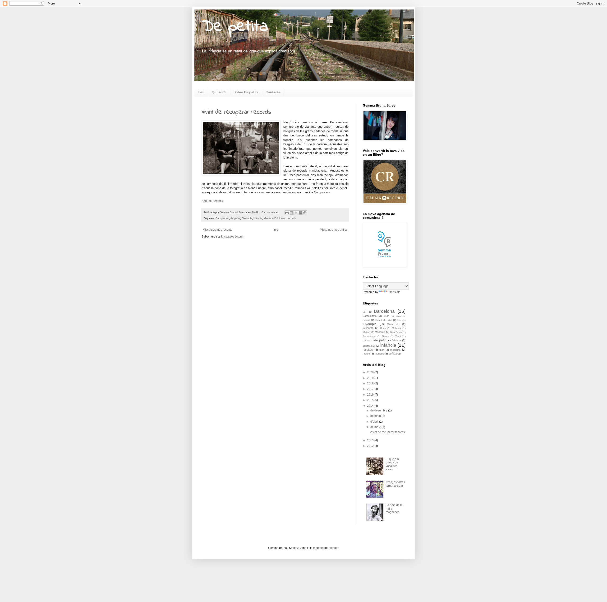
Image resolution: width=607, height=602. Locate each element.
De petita (235, 27)
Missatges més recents (217, 229)
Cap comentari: (271, 212)
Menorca (380, 332)
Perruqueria (369, 336)
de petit (380, 340)
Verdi (398, 336)
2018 (370, 383)
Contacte (273, 92)
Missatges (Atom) (232, 236)
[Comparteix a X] (296, 212)
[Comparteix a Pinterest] (305, 212)
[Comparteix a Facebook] (300, 212)
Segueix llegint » (212, 201)
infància (257, 218)
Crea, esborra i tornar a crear (395, 484)
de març (376, 427)
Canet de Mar (383, 320)
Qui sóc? (219, 92)
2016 (370, 394)
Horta (383, 328)
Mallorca (396, 328)
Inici (201, 92)
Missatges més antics (333, 229)
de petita (235, 218)
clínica (366, 340)
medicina (395, 349)
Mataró (366, 332)
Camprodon (222, 218)
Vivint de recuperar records (236, 112)
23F (365, 312)
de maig (376, 416)
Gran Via (393, 324)
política (393, 353)
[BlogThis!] (291, 212)
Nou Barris (396, 332)
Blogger (333, 548)
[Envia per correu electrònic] (287, 212)
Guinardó (368, 328)
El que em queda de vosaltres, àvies (392, 464)
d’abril (374, 421)
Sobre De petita (246, 92)
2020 (370, 372)
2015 (370, 400)
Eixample (247, 218)
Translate (394, 292)
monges (379, 353)
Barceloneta (370, 315)
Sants (385, 336)
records (291, 218)
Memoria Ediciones (274, 218)
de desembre (379, 410)
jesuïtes (368, 349)
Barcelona (384, 311)
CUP (386, 316)
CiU (399, 320)
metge (366, 353)
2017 (370, 389)
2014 (370, 405)
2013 (370, 440)
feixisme (396, 340)
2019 (370, 378)
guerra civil (369, 345)
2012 (370, 446)
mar (381, 349)
